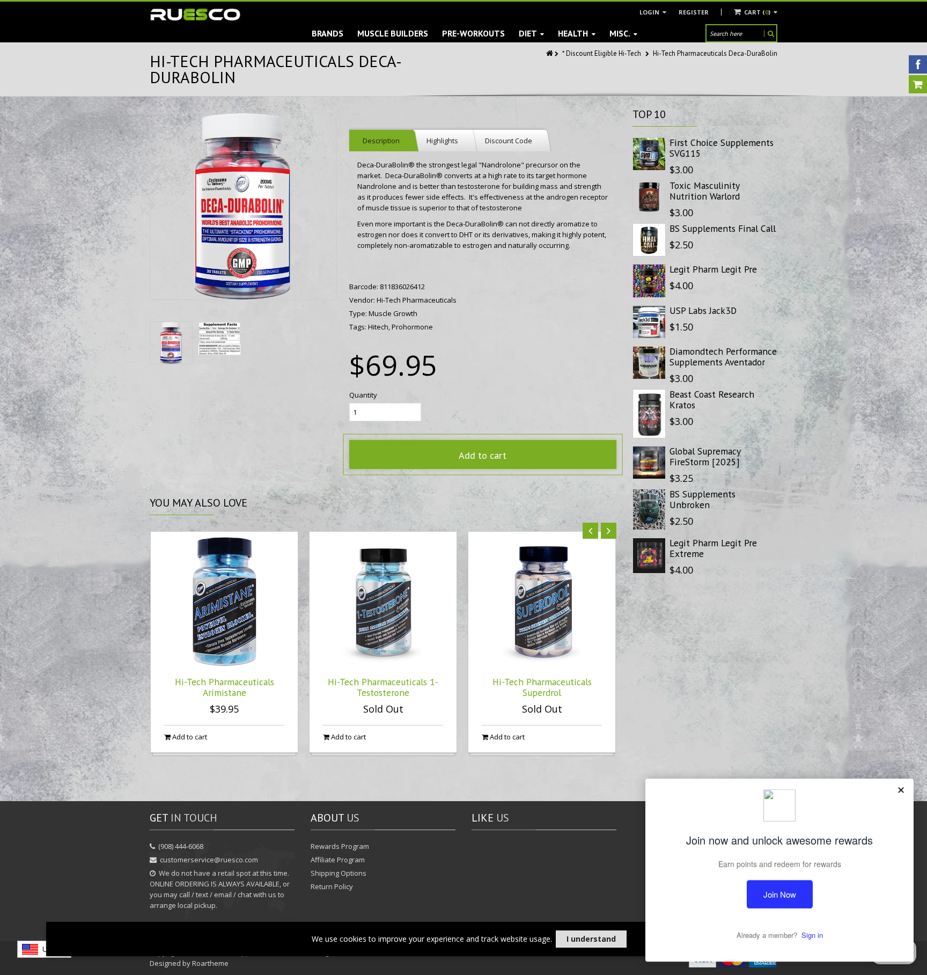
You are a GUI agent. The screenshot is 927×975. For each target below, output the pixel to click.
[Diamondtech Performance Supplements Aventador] (649, 362)
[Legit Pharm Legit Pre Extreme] (649, 556)
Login (650, 12)
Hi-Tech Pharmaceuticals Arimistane (224, 687)
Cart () (757, 12)
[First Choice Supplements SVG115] (649, 154)
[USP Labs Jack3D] (649, 322)
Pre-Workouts (473, 33)
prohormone (412, 327)
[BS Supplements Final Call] (649, 239)
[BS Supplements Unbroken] (649, 509)
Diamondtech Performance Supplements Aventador (723, 356)
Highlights (442, 140)
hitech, (380, 327)
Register (694, 12)
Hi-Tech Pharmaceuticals (417, 300)
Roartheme (210, 963)
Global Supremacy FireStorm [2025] (705, 456)
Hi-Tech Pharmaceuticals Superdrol (542, 687)
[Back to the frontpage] (550, 53)
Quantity (363, 395)
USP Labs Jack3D (703, 310)
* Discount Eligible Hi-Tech (601, 53)
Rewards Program (340, 846)
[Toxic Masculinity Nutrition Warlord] (649, 197)
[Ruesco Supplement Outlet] (195, 15)
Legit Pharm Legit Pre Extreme (713, 548)
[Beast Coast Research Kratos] (649, 413)
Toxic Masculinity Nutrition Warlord (705, 190)
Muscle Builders (392, 33)
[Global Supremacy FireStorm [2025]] (649, 462)
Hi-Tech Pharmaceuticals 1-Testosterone (383, 687)
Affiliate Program (338, 859)
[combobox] (44, 949)
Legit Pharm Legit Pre (713, 269)
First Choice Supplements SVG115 (722, 147)
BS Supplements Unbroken (702, 499)
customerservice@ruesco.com (209, 859)
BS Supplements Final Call (723, 228)
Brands (327, 33)
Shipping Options (338, 873)
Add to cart (482, 455)
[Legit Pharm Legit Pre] (649, 280)
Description (381, 140)
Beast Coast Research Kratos (712, 399)
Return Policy (332, 886)
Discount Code (508, 140)
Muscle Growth (393, 313)
